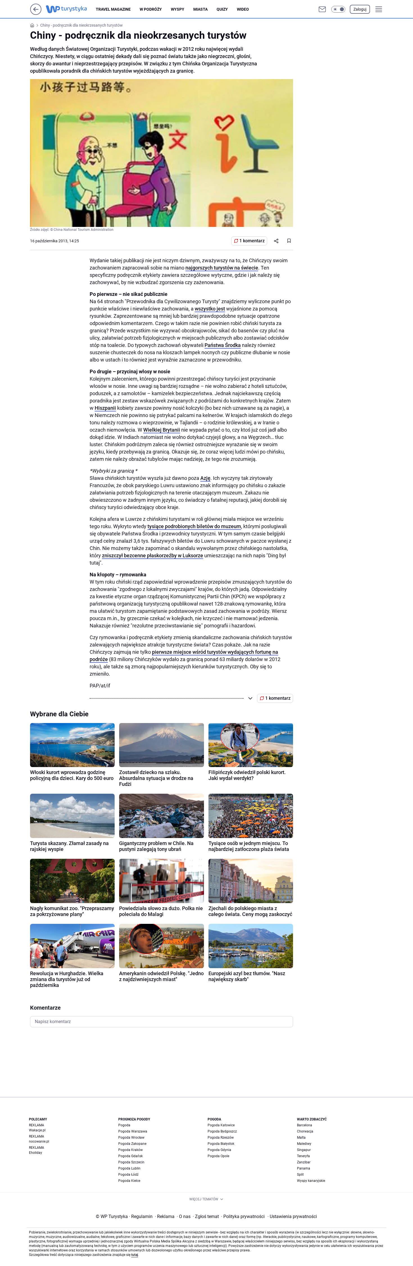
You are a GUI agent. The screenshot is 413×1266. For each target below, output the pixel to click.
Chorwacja (305, 1131)
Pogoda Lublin (129, 1168)
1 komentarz (252, 240)
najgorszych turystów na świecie (221, 268)
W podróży (151, 9)
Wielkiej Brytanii (161, 430)
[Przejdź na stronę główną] (36, 13)
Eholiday (35, 1153)
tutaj (134, 1255)
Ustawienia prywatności (292, 1216)
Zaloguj (359, 9)
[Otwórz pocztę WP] (322, 9)
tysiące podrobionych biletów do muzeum (194, 526)
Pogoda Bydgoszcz (222, 1131)
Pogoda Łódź (128, 1175)
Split (300, 1175)
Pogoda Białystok (221, 1144)
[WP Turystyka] (71, 9)
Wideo (243, 9)
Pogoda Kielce (129, 1181)
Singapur (304, 1150)
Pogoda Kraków (130, 1150)
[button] (338, 9)
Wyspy (177, 9)
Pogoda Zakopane (132, 1144)
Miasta (200, 9)
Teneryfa (303, 1156)
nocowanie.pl (39, 1141)
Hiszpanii (105, 408)
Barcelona (304, 1125)
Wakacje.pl (37, 1130)
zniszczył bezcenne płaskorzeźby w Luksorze (152, 555)
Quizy (222, 9)
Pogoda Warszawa (132, 1131)
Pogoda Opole (218, 1156)
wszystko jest (210, 309)
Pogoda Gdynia (219, 1150)
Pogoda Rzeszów (221, 1138)
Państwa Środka (223, 345)
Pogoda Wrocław (131, 1138)
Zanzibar (303, 1162)
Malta (301, 1138)
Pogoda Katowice (221, 1125)
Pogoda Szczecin (131, 1162)
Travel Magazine (113, 9)
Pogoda (124, 1125)
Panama (303, 1168)
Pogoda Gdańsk (130, 1156)
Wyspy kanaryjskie (311, 1181)
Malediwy (304, 1144)
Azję (205, 478)
